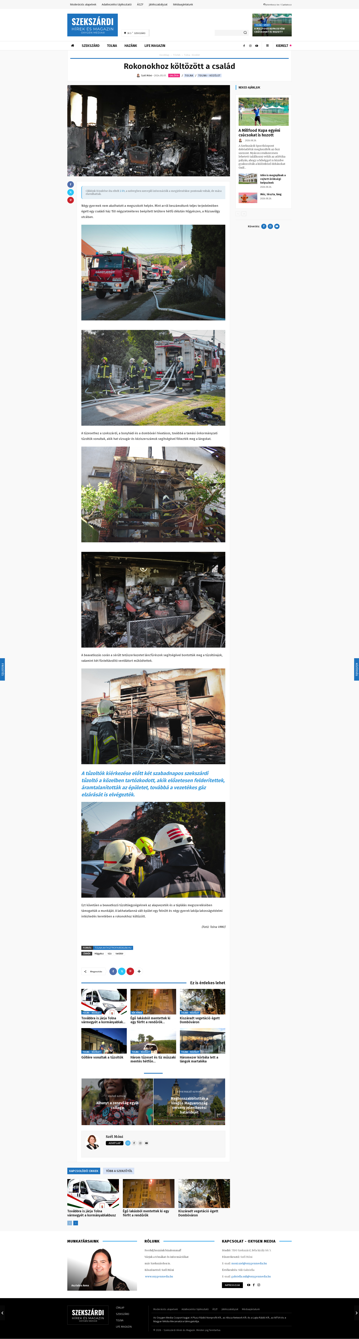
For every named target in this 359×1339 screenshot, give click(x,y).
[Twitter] (121, 971)
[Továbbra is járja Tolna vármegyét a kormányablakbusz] (104, 1001)
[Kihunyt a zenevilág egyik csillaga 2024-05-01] (2, 1312)
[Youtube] (257, 45)
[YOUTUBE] (249, 1285)
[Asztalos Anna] (102, 1269)
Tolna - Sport (262, 25)
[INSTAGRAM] (259, 1285)
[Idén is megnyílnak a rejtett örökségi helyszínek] (248, 179)
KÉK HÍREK (137, 1012)
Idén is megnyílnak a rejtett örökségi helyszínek (273, 179)
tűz (110, 953)
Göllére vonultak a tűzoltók (102, 1057)
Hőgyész (99, 953)
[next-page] (75, 1223)
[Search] (245, 33)
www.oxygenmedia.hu (159, 1276)
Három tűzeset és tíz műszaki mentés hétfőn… (153, 1059)
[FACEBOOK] (254, 1285)
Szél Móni (114, 1136)
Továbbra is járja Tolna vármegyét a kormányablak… (103, 1020)
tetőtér (119, 953)
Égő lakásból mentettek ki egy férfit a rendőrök (146, 1213)
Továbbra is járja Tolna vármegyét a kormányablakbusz (91, 1213)
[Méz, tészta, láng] (248, 198)
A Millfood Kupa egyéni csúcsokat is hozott (269, 30)
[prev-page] (69, 1223)
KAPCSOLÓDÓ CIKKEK (83, 1171)
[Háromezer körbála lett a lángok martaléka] (202, 1041)
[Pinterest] (130, 971)
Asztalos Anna (80, 1285)
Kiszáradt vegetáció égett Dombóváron (200, 1020)
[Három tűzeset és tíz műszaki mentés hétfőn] (153, 1041)
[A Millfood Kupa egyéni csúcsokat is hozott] (264, 112)
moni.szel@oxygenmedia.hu (249, 1263)
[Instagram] (250, 45)
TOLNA (176, 55)
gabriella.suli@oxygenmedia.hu (251, 1276)
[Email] (128, 1143)
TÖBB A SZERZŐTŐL (119, 1171)
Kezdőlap (164, 55)
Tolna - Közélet (209, 75)
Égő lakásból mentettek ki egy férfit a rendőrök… (150, 1020)
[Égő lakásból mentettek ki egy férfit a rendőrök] (153, 1001)
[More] (139, 971)
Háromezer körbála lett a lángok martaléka (199, 1059)
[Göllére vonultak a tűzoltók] (104, 1041)
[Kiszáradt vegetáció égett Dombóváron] (202, 1001)
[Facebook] (244, 45)
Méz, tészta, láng (271, 194)
